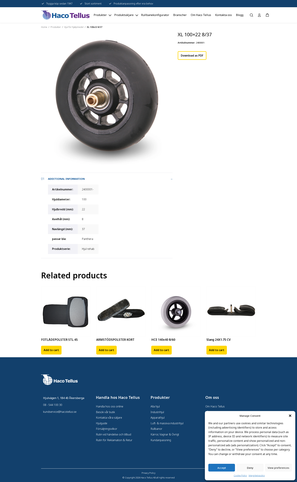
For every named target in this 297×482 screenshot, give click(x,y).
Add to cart (51, 350)
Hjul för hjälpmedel (74, 27)
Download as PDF (192, 55)
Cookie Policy (240, 475)
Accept (221, 467)
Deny (250, 467)
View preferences (278, 467)
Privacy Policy (148, 472)
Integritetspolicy (257, 475)
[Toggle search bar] (251, 15)
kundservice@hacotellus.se (59, 412)
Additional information (66, 178)
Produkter (56, 27)
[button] (290, 415)
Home (44, 27)
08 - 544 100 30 (52, 405)
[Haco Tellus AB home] (65, 15)
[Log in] (259, 15)
